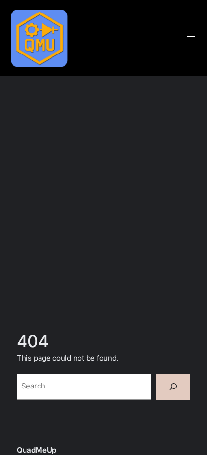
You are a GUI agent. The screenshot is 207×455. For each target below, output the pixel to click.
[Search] (173, 387)
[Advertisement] (103, 201)
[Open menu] (191, 38)
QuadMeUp (36, 450)
